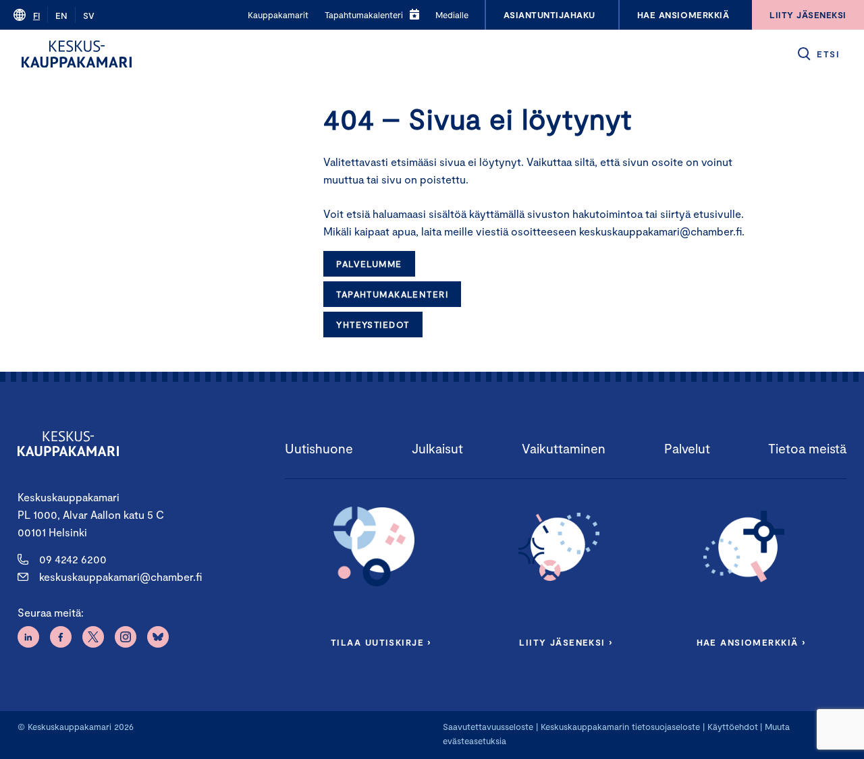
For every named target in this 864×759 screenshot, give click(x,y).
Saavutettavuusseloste (488, 726)
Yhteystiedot (372, 324)
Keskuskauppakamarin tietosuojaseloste (619, 726)
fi (36, 15)
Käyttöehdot (732, 726)
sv (88, 15)
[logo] (77, 53)
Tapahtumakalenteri (392, 294)
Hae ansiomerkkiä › (751, 642)
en (61, 15)
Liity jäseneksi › (565, 642)
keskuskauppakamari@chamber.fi (120, 576)
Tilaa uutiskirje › (381, 642)
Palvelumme (369, 263)
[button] (817, 54)
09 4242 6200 (73, 559)
